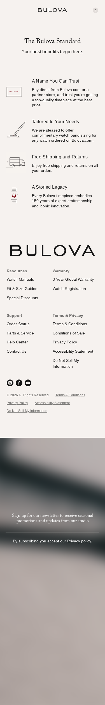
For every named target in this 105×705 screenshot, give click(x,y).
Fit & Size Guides (22, 288)
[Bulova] (52, 10)
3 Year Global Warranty (73, 279)
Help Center (17, 342)
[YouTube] (28, 383)
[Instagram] (10, 383)
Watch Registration (69, 288)
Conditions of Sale (69, 333)
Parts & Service (20, 333)
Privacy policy (79, 541)
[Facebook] (19, 383)
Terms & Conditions (70, 324)
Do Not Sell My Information (27, 411)
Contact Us (16, 351)
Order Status (18, 324)
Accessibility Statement (73, 351)
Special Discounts (22, 298)
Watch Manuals (20, 279)
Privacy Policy (65, 342)
